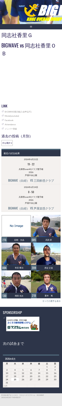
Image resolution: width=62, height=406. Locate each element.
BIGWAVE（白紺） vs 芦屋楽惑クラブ (31, 208)
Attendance (10, 124)
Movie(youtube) (12, 116)
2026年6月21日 (31, 159)
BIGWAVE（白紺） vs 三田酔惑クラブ (31, 180)
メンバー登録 (11, 129)
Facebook (9, 120)
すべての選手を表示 (51, 301)
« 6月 (5, 386)
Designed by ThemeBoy (11, 397)
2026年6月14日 (31, 187)
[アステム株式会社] (22, 330)
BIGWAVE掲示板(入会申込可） (19, 111)
